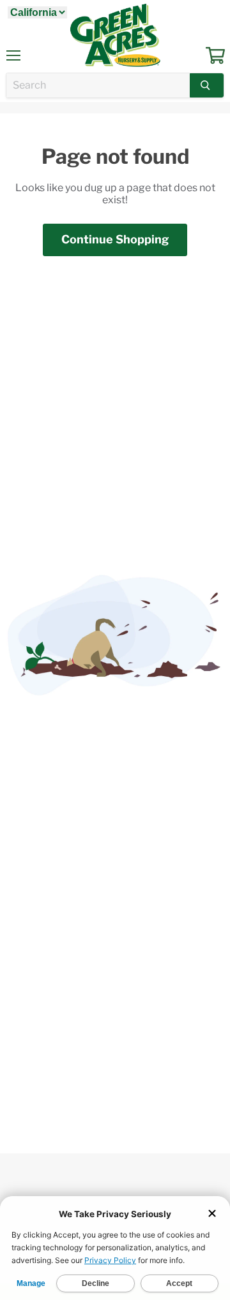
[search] (98, 85)
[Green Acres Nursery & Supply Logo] (115, 35)
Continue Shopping (115, 239)
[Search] (207, 85)
